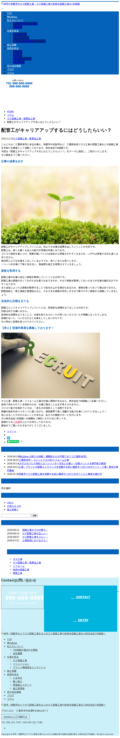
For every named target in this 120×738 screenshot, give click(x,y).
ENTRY (82, 620)
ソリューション (21, 37)
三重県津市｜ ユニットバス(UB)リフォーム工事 (44, 460)
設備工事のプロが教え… (35, 530)
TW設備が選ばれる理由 (25, 23)
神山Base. (12, 16)
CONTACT (11, 90)
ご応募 (16, 422)
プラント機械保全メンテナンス (29, 41)
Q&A (10, 502)
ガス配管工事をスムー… (35, 537)
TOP (9, 13)
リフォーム (19, 566)
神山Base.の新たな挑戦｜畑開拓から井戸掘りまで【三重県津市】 (53, 456)
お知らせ (14, 506)
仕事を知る (13, 30)
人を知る (17, 51)
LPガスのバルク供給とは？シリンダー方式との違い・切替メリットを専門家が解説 (62, 463)
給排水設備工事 (21, 569)
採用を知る (13, 48)
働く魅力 (17, 55)
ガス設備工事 (20, 34)
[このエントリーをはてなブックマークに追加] (8, 438)
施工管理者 (19, 62)
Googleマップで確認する (15, 716)
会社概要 (17, 27)
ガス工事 (17, 559)
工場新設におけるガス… (35, 540)
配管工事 (17, 573)
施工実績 (11, 44)
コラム (10, 72)
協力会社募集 (14, 65)
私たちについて (15, 20)
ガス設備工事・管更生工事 (21, 118)
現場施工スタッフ (22, 58)
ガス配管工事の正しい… (35, 533)
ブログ (10, 69)
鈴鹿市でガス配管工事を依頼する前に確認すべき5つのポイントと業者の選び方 (60, 474)
